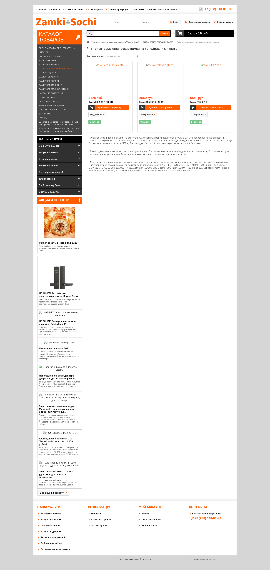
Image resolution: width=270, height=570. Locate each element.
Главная (42, 9)
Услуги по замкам (49, 152)
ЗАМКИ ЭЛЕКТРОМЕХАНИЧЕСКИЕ (158, 42)
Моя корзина (149, 525)
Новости (55, 9)
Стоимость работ (74, 9)
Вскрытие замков (49, 145)
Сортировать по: (95, 56)
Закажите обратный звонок (163, 9)
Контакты (139, 9)
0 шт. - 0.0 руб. (198, 33)
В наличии (94, 122)
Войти (145, 513)
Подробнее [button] (96, 114)
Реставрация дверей (51, 172)
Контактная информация (206, 513)
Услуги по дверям (49, 165)
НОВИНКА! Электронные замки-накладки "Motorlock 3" (57, 322)
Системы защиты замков (55, 549)
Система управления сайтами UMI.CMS (203, 559)
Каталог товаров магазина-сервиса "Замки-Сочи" (116, 42)
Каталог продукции (118, 9)
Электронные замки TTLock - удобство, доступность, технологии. (56, 474)
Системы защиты (49, 192)
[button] (197, 22)
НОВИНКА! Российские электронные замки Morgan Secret (59, 295)
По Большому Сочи (49, 185)
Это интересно (95, 9)
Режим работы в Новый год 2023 (58, 242)
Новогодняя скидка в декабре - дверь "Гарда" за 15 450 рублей (57, 377)
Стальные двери (48, 159)
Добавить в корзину (109, 107)
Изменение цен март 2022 (54, 348)
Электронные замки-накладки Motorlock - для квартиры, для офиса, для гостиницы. (56, 409)
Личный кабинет (151, 519)
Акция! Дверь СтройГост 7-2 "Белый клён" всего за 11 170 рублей (56, 441)
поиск (164, 33)
